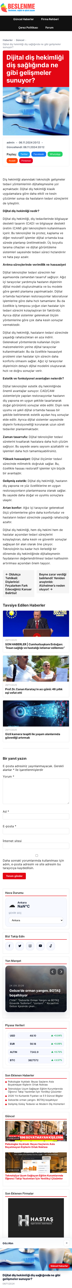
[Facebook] (9, 946)
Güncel (20, 40)
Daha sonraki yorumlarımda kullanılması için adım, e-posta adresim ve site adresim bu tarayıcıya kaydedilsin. (33, 864)
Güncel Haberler (23, 19)
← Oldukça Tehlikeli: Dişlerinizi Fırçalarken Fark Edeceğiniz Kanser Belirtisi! (18, 583)
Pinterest (26, 160)
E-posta (9, 826)
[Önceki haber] (53, 972)
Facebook (39, 154)
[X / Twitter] (20, 946)
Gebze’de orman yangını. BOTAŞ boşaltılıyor (33, 1099)
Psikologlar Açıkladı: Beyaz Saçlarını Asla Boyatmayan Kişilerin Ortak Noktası (31, 1083)
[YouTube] (40, 946)
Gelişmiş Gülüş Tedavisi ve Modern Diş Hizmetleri (36, 1103)
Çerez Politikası (28, 27)
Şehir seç (15, 913)
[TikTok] (51, 946)
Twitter (24, 154)
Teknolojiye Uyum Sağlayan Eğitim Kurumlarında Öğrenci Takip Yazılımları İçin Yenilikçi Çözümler (35, 1090)
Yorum (8, 776)
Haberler (8, 40)
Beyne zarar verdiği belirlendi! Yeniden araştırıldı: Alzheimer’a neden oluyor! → (52, 581)
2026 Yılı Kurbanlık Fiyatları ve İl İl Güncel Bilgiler (35, 1095)
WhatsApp (55, 154)
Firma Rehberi (50, 19)
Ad (6, 811)
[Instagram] (30, 946)
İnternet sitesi (12, 841)
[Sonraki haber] (61, 972)
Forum (49, 27)
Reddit (12, 160)
